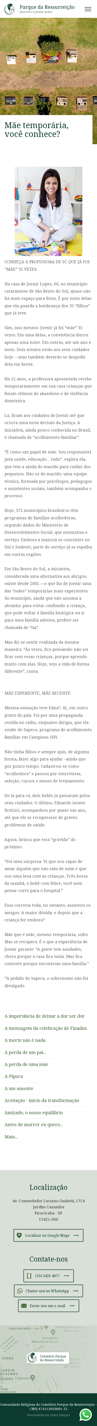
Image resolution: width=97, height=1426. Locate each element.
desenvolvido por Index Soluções (48, 1415)
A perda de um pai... (25, 1052)
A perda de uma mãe (26, 1064)
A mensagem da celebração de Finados (46, 1028)
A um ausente (19, 1088)
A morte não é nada (25, 1040)
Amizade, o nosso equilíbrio (34, 1112)
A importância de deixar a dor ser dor (45, 1016)
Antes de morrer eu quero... (34, 1124)
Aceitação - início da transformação (42, 1100)
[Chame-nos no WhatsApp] (85, 1414)
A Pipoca (14, 1076)
